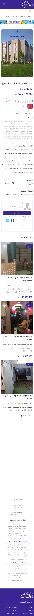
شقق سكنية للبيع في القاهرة (17, 524)
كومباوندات (29, 610)
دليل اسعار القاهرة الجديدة (17, 571)
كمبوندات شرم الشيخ (17, 514)
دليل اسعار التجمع (17, 580)
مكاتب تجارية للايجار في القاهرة (17, 535)
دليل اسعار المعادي (17, 578)
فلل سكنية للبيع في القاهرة (17, 528)
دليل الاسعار (13, 610)
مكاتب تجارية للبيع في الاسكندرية (17, 554)
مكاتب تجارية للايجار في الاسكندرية (17, 557)
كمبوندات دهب (17, 517)
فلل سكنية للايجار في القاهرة (17, 531)
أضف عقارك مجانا (11, 607)
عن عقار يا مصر (12, 614)
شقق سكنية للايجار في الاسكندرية (17, 547)
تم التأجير (17, 213)
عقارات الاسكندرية (17, 507)
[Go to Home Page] (31, 11)
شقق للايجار (17, 568)
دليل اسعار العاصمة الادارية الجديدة (17, 573)
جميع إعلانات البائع (26, 225)
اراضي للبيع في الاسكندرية (17, 559)
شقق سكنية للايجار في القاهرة (17, 526)
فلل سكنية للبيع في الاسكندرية (17, 550)
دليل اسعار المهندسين (17, 575)
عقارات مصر (17, 503)
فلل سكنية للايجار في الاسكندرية (17, 552)
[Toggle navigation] (4, 4)
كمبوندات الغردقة (17, 512)
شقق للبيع (17, 566)
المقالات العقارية (27, 614)
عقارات (30, 607)
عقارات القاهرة (17, 505)
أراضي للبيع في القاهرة (17, 538)
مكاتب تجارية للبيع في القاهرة (17, 533)
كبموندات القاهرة (17, 510)
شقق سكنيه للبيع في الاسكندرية (17, 545)
